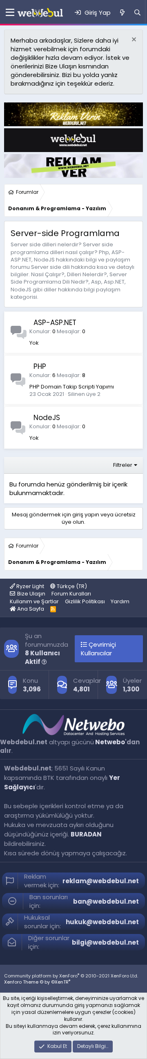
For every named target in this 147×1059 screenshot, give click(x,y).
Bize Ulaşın (31, 594)
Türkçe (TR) (71, 586)
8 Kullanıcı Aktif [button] (42, 657)
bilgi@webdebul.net (105, 942)
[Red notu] (132, 40)
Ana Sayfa (30, 609)
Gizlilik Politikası (85, 601)
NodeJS (46, 418)
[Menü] (9, 13)
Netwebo (110, 742)
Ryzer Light (29, 586)
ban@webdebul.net (106, 901)
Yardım (120, 601)
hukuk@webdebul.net (102, 922)
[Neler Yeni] (121, 12)
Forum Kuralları (71, 594)
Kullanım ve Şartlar (34, 601)
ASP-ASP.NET (54, 322)
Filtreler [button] (122, 465)
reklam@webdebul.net (100, 881)
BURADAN (86, 834)
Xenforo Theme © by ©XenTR (37, 982)
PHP (39, 366)
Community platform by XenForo (71, 976)
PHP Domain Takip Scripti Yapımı (71, 387)
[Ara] (137, 12)
